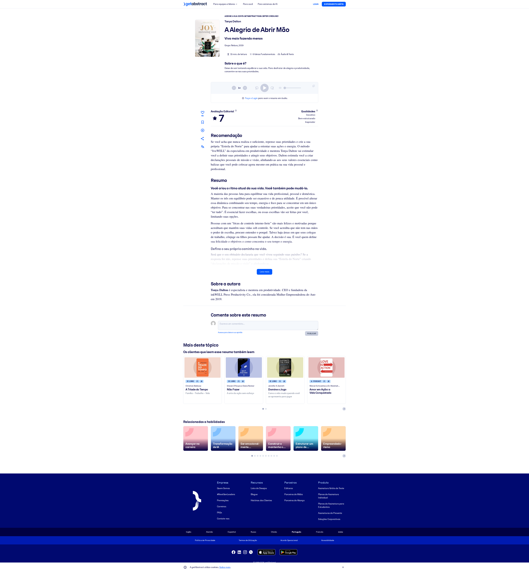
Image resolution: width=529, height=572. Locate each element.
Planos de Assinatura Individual (328, 496)
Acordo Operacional (289, 540)
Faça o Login (251, 98)
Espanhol (232, 532)
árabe (340, 532)
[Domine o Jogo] (285, 367)
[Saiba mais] (235, 110)
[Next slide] (344, 409)
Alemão (209, 532)
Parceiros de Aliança (294, 500)
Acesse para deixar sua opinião (230, 332)
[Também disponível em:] (202, 147)
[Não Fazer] (244, 367)
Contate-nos (223, 518)
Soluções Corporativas (329, 519)
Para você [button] (248, 4)
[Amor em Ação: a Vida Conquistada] (326, 367)
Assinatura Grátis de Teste (331, 488)
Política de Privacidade (205, 540)
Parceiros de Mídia (293, 494)
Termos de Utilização (248, 540)
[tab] (263, 409)
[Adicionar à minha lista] (202, 130)
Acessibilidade (327, 540)
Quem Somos (223, 488)
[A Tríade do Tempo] (202, 367)
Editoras (288, 488)
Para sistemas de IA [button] (267, 4)
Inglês (188, 532)
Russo (253, 532)
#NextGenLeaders (226, 494)
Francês (319, 532)
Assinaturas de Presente (330, 513)
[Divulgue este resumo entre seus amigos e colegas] (202, 139)
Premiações (223, 500)
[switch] (264, 88)
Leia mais (264, 271)
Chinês (274, 532)
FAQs (219, 512)
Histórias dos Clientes (261, 500)
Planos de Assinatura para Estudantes (331, 505)
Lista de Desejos (259, 488)
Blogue (254, 494)
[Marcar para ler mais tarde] (202, 122)
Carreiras (221, 506)
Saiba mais (224, 567)
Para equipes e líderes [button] (224, 4)
